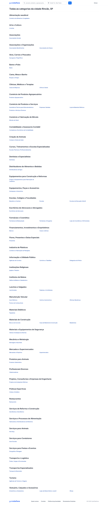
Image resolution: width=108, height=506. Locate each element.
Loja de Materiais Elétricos (77, 107)
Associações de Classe (46, 48)
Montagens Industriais (15, 342)
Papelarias (12, 313)
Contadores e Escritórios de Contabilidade (21, 130)
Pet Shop (11, 431)
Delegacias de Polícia (75, 260)
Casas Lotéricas (44, 231)
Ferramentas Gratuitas (69, 501)
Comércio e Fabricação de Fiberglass (19, 250)
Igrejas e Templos (14, 270)
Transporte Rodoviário (15, 471)
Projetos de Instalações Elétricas (18, 382)
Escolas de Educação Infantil (78, 201)
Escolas (42, 201)
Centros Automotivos (46, 300)
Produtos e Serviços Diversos (17, 110)
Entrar (95, 3)
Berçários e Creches (15, 201)
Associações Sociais (15, 38)
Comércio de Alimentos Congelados (19, 18)
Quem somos (35, 501)
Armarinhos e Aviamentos (16, 491)
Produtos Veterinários (15, 362)
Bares (10, 68)
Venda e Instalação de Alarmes (17, 332)
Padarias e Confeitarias (46, 290)
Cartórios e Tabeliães (45, 260)
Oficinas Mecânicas (75, 300)
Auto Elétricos (13, 300)
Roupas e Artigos (14, 77)
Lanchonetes (13, 290)
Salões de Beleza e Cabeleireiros (18, 280)
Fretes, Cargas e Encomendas (17, 461)
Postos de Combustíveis (16, 303)
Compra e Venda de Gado (16, 140)
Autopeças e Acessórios (16, 191)
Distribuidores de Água (15, 169)
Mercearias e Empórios (15, 352)
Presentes (12, 240)
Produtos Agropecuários (16, 97)
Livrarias (11, 28)
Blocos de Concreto (14, 323)
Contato (43, 501)
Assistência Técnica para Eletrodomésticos (21, 107)
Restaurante (12, 402)
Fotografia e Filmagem (15, 451)
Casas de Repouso (14, 87)
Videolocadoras (13, 372)
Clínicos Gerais (44, 87)
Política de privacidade (54, 501)
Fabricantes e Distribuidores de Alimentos (21, 421)
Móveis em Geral (14, 120)
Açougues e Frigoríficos (16, 58)
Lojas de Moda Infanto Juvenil (48, 491)
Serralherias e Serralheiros (16, 412)
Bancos (11, 231)
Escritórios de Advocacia (16, 211)
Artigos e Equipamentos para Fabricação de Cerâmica (21, 180)
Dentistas (12, 159)
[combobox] (57, 2)
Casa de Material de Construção (49, 323)
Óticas (71, 491)
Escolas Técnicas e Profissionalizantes (20, 150)
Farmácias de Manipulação (16, 221)
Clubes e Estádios (14, 392)
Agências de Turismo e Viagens (18, 481)
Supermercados (44, 352)
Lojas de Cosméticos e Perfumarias (79, 221)
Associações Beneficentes (16, 48)
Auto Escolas (13, 441)
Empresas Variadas (45, 107)
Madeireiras (73, 323)
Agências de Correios (15, 260)
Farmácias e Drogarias (46, 221)
